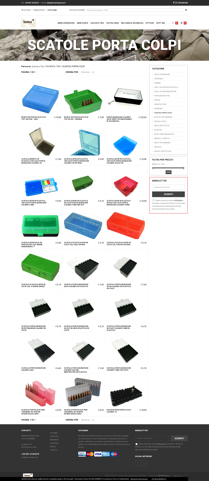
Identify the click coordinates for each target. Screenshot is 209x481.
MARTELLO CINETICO (162, 138)
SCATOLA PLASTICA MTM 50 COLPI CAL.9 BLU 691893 (76, 244)
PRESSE (157, 100)
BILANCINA (158, 109)
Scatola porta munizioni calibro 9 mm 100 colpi (119, 369)
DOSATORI (158, 130)
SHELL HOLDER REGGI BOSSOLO (166, 87)
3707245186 (182, 3)
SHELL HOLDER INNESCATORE (165, 91)
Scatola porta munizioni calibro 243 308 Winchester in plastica (76, 370)
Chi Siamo (54, 433)
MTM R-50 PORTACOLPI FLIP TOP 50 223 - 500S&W (76, 118)
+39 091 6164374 (30, 454)
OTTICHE (150, 23)
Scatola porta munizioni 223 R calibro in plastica (76, 285)
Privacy (53, 447)
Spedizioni (54, 436)
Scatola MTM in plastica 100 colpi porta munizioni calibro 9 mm (33, 203)
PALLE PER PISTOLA (161, 126)
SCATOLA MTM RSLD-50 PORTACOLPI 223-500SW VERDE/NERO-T (31, 245)
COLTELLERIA (112, 23)
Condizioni (54, 443)
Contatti (53, 450)
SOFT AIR (160, 23)
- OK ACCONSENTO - (159, 479)
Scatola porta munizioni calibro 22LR (33, 369)
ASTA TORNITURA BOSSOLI (164, 134)
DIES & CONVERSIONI (162, 74)
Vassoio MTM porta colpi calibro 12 (119, 411)
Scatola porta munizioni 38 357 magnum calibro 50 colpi (33, 328)
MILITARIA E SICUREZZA (132, 23)
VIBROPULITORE (160, 104)
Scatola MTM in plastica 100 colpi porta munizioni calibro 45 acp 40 (119, 161)
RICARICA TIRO (53, 66)
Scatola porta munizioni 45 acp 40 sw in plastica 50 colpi (76, 328)
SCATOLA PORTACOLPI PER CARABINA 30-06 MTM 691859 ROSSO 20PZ (33, 412)
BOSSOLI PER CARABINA (163, 117)
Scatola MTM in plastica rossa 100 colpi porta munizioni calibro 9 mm (119, 203)
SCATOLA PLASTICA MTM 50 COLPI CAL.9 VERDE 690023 (33, 285)
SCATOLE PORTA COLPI (163, 113)
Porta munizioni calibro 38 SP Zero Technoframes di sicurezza (119, 119)
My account (26, 10)
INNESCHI (157, 147)
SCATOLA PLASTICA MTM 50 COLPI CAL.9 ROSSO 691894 (119, 244)
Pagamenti (54, 440)
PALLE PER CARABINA (162, 143)
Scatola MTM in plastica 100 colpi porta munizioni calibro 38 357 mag (76, 161)
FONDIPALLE (159, 79)
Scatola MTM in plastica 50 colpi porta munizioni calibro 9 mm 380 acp (76, 203)
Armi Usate (82, 23)
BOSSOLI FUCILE (160, 121)
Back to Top (178, 476)
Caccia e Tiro (97, 23)
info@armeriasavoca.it (29, 457)
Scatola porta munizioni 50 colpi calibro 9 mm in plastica (119, 328)
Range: (155, 164)
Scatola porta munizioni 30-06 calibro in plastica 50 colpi (119, 286)
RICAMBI (157, 83)
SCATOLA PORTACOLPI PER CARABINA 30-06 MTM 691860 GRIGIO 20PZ (75, 412)
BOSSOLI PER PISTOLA (162, 151)
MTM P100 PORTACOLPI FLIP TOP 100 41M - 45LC (33, 118)
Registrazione (39, 10)
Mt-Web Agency (164, 476)
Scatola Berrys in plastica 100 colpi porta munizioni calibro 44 (33, 161)
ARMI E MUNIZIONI (66, 23)
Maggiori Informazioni (139, 479)
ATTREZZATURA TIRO (162, 96)
